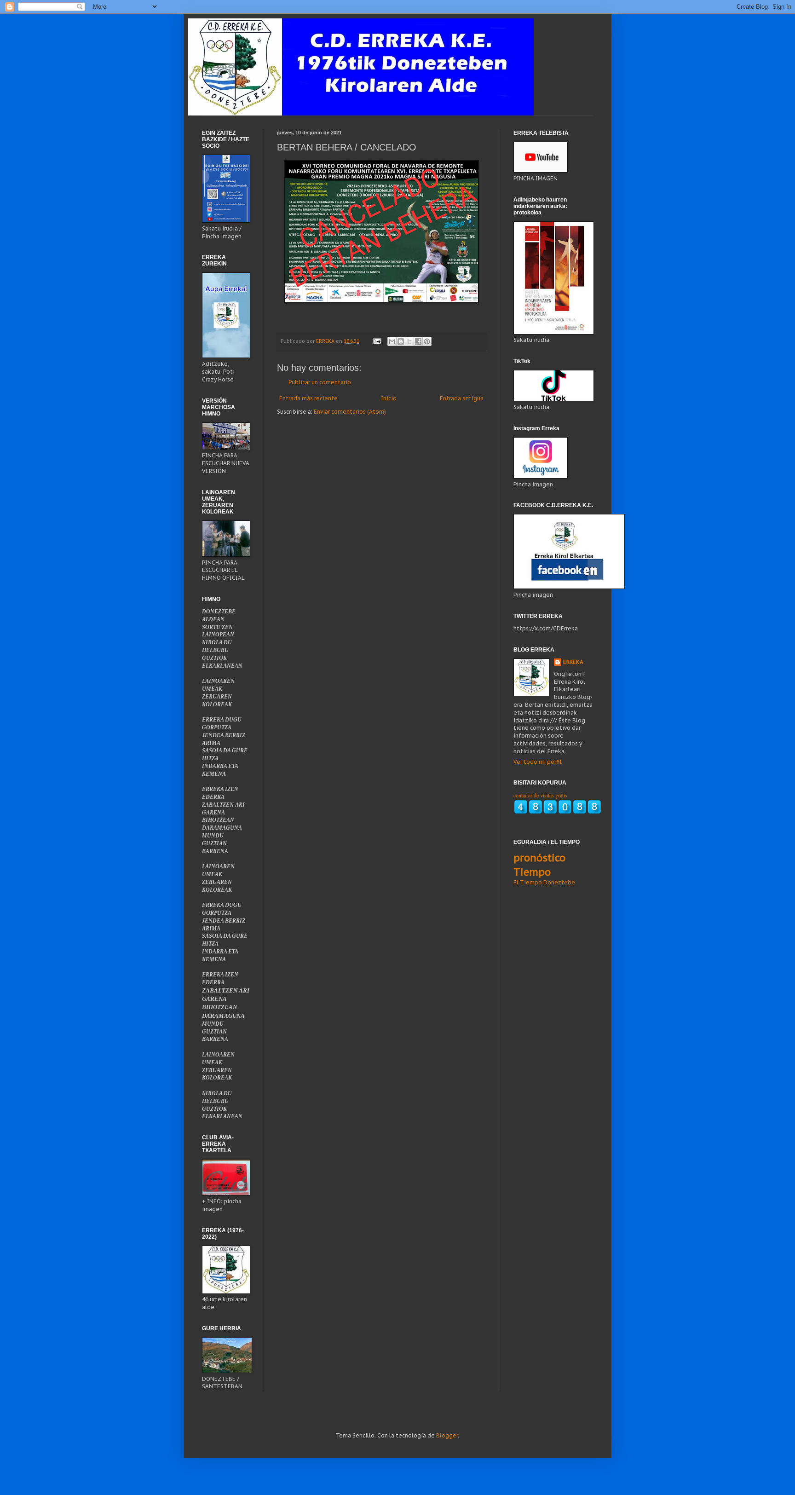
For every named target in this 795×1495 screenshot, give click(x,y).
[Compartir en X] (409, 341)
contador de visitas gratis (540, 795)
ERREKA (573, 661)
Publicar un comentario (319, 382)
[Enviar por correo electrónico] (392, 341)
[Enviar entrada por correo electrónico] (377, 341)
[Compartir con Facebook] (418, 341)
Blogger (447, 1435)
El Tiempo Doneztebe (544, 882)
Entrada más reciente (308, 398)
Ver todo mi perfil (537, 761)
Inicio (389, 398)
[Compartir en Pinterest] (427, 341)
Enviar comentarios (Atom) (350, 411)
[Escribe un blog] (400, 341)
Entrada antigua (462, 398)
